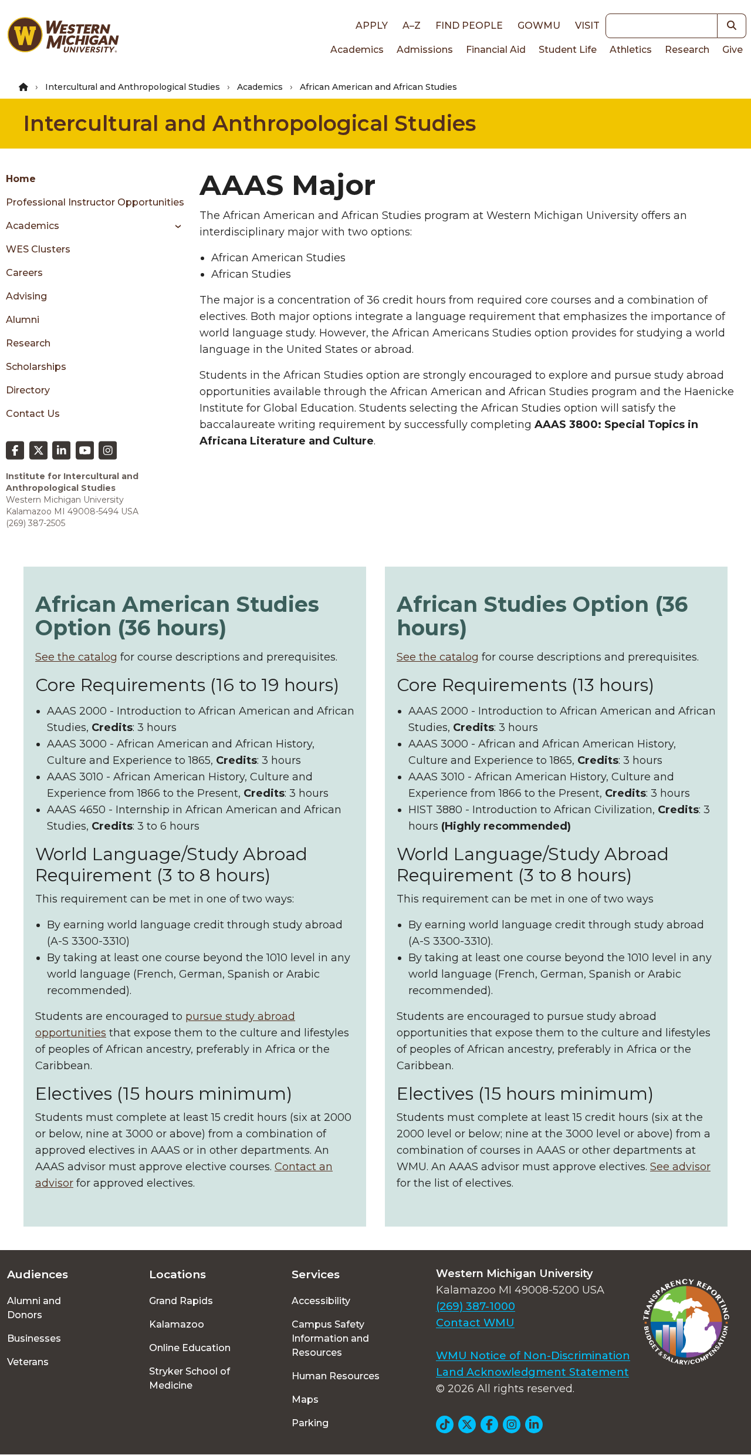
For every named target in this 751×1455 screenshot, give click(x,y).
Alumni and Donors (34, 1308)
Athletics (631, 49)
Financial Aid (496, 49)
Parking (310, 1423)
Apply (372, 25)
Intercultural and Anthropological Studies (132, 87)
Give (732, 49)
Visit (587, 25)
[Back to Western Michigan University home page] (63, 37)
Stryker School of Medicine (189, 1378)
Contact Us (33, 413)
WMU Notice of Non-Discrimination (533, 1355)
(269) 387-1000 (475, 1306)
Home (21, 178)
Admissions (425, 49)
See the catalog (76, 657)
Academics (357, 49)
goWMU (538, 25)
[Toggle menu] (174, 226)
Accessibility (321, 1300)
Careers (24, 272)
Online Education (190, 1347)
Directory (28, 390)
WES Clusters (38, 249)
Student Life (568, 49)
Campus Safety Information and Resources (330, 1338)
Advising (26, 296)
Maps (305, 1399)
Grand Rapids (181, 1300)
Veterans (28, 1362)
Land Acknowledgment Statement (532, 1372)
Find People (469, 25)
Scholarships (36, 366)
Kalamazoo (176, 1324)
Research (687, 49)
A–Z (411, 25)
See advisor (680, 1166)
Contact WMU (475, 1322)
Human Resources (336, 1376)
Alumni (22, 319)
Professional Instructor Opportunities (95, 202)
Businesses (34, 1338)
